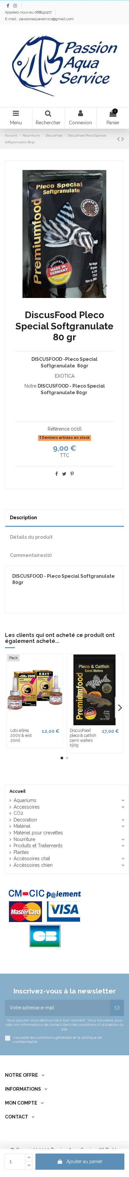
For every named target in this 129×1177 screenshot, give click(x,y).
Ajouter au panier (84, 1161)
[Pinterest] (72, 474)
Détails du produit (31, 537)
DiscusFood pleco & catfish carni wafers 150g (83, 737)
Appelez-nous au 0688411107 (29, 12)
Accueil (17, 791)
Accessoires (27, 807)
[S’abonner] (117, 1008)
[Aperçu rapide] (34, 723)
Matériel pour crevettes (38, 832)
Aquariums (25, 800)
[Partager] (56, 474)
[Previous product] (119, 139)
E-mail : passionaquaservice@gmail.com (39, 19)
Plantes (21, 852)
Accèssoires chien (33, 865)
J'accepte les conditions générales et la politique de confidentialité (57, 1039)
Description (23, 517)
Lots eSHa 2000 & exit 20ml (21, 735)
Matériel (22, 826)
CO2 (18, 813)
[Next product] (122, 139)
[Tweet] (64, 474)
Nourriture (24, 839)
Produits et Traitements (38, 845)
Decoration (25, 819)
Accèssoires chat (32, 858)
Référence (58, 429)
